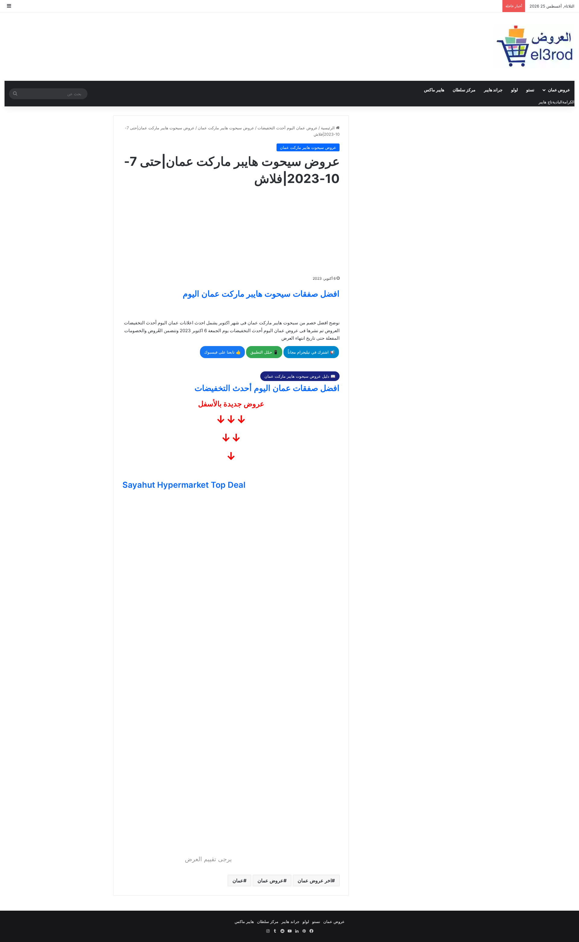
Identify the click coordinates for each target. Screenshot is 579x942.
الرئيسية (328, 127)
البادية (557, 101)
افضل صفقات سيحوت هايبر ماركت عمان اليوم (261, 294)
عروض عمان (559, 89)
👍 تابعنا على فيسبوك (222, 352)
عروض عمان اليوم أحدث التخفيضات (288, 127)
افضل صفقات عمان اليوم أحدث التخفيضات (267, 388)
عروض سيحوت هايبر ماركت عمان (226, 127)
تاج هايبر (545, 101)
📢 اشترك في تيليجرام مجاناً (311, 352)
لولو (514, 89)
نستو (530, 89)
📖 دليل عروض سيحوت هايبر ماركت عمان (299, 376)
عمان (238, 880)
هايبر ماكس (434, 89)
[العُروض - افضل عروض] (533, 46)
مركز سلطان (464, 89)
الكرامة (568, 101)
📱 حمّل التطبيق (264, 352)
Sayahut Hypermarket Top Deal (183, 485)
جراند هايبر (493, 89)
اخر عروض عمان (315, 880)
